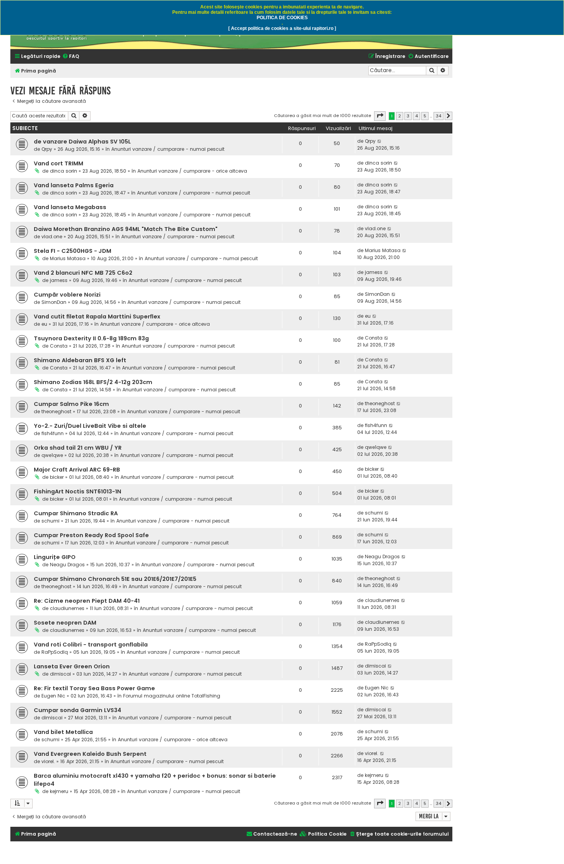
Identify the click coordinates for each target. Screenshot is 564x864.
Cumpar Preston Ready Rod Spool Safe (91, 535)
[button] (380, 115)
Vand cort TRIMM (58, 163)
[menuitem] (70, 56)
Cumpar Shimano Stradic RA (76, 513)
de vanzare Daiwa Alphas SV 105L (82, 141)
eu (44, 324)
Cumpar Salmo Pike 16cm (71, 404)
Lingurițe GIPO (55, 557)
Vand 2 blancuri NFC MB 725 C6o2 (83, 273)
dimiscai (60, 674)
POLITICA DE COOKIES (282, 17)
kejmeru (59, 791)
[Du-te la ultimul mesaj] (379, 141)
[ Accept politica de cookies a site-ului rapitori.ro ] (282, 28)
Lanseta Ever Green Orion (72, 666)
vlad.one (51, 236)
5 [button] (425, 116)
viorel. (48, 761)
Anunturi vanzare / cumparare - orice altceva (192, 171)
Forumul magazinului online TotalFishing (171, 696)
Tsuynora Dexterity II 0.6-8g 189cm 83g (91, 338)
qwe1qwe (52, 455)
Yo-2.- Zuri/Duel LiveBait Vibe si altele (90, 426)
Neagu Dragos (67, 564)
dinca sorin (63, 171)
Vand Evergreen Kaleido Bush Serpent (90, 754)
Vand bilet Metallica (63, 732)
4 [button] (416, 116)
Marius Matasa (68, 258)
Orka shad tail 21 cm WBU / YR (78, 448)
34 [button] (438, 116)
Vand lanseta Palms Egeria (74, 185)
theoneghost (56, 411)
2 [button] (399, 116)
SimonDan (53, 302)
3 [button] (408, 116)
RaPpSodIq (54, 652)
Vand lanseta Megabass (70, 207)
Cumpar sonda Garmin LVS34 (77, 710)
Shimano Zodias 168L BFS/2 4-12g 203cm (93, 382)
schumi (50, 521)
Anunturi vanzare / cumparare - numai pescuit (167, 149)
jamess (59, 280)
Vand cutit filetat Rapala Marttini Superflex (97, 316)
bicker (57, 477)
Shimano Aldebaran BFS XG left (80, 360)
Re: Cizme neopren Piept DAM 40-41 (87, 601)
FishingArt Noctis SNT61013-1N (77, 491)
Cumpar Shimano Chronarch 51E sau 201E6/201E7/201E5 (115, 579)
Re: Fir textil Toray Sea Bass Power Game (94, 688)
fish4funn (52, 433)
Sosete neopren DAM (65, 623)
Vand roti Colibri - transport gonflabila (91, 644)
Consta (59, 346)
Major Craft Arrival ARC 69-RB (77, 469)
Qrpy (46, 149)
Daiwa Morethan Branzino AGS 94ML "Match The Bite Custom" (126, 229)
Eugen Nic (53, 696)
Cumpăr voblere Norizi (67, 294)
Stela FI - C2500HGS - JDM (72, 251)
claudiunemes (67, 608)
